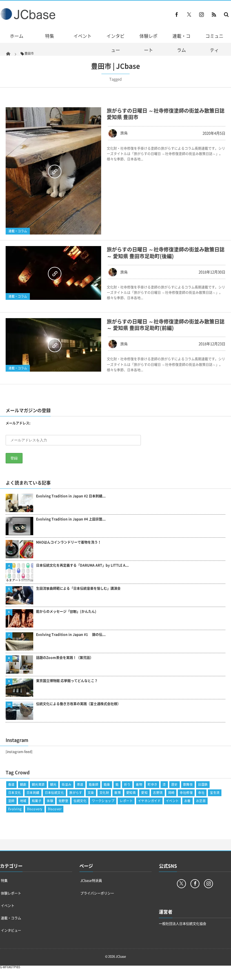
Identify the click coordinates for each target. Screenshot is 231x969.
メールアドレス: (18, 423)
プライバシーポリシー (97, 893)
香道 (11, 784)
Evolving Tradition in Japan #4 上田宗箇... (71, 519)
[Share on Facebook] (176, 14)
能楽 (107, 784)
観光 (53, 784)
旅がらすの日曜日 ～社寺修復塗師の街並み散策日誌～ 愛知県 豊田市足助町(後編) (166, 252)
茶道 (80, 784)
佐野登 (63, 800)
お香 (187, 800)
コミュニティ (214, 42)
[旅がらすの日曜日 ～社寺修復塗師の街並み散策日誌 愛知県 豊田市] (53, 171)
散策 (117, 792)
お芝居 (201, 800)
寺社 (201, 792)
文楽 (91, 792)
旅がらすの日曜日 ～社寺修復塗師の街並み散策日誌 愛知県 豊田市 (166, 114)
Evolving (15, 809)
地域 (23, 800)
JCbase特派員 (91, 880)
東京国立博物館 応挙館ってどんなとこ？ (67, 680)
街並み (66, 784)
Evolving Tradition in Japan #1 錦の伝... (71, 634)
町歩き (152, 784)
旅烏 (124, 132)
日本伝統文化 (54, 792)
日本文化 (14, 792)
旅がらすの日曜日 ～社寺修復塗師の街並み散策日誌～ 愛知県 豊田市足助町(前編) (166, 325)
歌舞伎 (188, 784)
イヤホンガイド (149, 800)
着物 (139, 784)
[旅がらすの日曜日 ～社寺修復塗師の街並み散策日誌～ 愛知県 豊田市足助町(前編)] (53, 345)
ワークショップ (103, 800)
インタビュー (115, 42)
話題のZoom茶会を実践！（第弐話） (64, 657)
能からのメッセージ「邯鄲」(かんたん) (66, 611)
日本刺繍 (32, 792)
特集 (49, 35)
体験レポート (148, 42)
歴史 (174, 784)
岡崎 (171, 792)
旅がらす (75, 792)
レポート (126, 800)
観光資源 (38, 784)
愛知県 (131, 792)
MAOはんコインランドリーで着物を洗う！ (68, 542)
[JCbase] (28, 18)
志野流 (158, 792)
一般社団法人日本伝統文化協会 (182, 923)
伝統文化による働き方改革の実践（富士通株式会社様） (78, 704)
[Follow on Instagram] (208, 883)
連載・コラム (181, 42)
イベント (83, 35)
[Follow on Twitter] (189, 14)
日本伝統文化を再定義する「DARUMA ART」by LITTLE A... (82, 565)
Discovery (35, 809)
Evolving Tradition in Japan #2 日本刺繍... (71, 496)
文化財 (104, 792)
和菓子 (36, 800)
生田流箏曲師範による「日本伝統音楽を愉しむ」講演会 (78, 588)
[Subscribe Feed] (214, 14)
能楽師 (93, 784)
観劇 (23, 784)
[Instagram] (201, 14)
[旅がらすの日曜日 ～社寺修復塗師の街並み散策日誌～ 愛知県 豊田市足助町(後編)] (53, 273)
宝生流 (214, 792)
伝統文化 (80, 800)
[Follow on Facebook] (194, 883)
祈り (127, 784)
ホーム (16, 35)
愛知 (144, 792)
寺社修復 (186, 792)
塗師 (11, 800)
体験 (50, 800)
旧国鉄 (203, 784)
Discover (55, 809)
